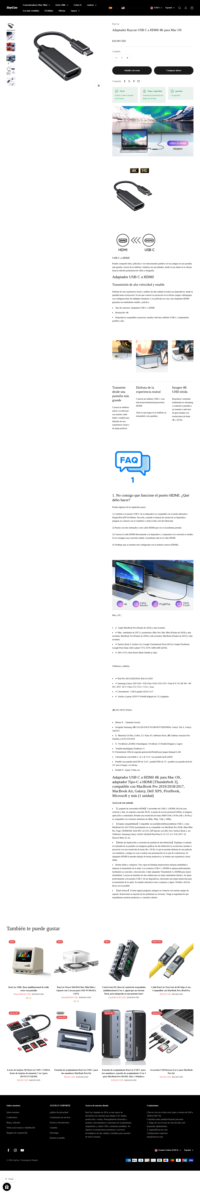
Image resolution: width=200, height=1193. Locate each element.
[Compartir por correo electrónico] (138, 81)
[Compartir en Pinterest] (134, 81)
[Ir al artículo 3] (11, 47)
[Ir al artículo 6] (11, 82)
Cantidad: (116, 51)
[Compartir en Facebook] (124, 81)
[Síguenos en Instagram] (15, 1150)
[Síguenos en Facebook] (8, 1150)
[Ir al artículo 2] (11, 36)
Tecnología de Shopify (29, 1160)
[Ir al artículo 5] (11, 71)
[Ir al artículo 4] (11, 59)
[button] (126, 8)
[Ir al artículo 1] (11, 26)
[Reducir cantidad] (116, 58)
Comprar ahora (173, 70)
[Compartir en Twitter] (129, 81)
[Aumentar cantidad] (127, 58)
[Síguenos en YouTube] (22, 1150)
